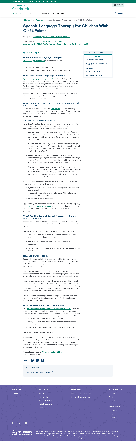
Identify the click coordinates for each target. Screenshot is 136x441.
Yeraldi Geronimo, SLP (52, 42)
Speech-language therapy (34, 61)
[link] (59, 13)
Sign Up (120, 5)
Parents (39, 20)
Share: (26, 360)
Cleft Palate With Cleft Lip (94, 72)
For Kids (111, 397)
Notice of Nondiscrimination (81, 397)
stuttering (27, 96)
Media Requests (44, 404)
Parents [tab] (97, 56)
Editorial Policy (44, 397)
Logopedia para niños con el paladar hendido (51, 37)
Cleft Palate (89, 68)
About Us (15, 393)
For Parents (113, 393)
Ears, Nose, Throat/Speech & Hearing (39, 372)
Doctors (45, 1)
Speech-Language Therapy (94, 59)
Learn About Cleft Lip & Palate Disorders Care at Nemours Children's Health (55, 44)
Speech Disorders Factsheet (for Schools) (96, 63)
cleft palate (55, 109)
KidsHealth (27, 20)
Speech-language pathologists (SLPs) (38, 79)
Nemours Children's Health (31, 1)
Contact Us (42, 407)
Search (120, 13)
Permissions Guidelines (47, 400)
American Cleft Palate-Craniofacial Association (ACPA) (49, 309)
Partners (42, 393)
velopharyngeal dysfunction (39, 206)
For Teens (112, 400)
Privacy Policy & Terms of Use (81, 393)
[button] (27, 53)
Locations (53, 1)
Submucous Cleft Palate (94, 75)
